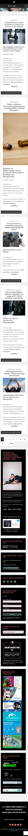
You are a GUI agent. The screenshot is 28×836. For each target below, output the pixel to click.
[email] (14, 6)
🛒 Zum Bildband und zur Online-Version (11, 530)
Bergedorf (14, 102)
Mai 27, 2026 (4, 360)
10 (20, 439)
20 (24, 439)
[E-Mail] (10, 825)
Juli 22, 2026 (4, 212)
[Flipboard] (15, 825)
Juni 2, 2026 (4, 280)
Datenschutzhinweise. (15, 618)
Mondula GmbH (14, 830)
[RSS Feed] (13, 825)
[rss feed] (13, 6)
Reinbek (18, 369)
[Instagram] (11, 6)
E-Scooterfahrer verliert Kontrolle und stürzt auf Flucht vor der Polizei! (14, 24)
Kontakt (6, 819)
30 (2, 443)
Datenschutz (20, 819)
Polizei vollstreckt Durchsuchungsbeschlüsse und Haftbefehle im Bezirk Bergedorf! (14, 107)
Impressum (12, 819)
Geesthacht (14, 20)
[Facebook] (9, 6)
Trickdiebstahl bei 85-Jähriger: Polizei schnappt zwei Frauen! (14, 373)
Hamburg (18, 290)
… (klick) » (14, 86)
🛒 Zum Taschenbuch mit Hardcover (10, 531)
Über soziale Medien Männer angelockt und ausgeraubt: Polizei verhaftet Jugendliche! (14, 295)
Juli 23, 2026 (4, 92)
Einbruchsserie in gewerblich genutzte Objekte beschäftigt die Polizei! (14, 226)
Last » (12, 443)
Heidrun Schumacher (10, 829)
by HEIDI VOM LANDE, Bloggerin (13, 92)
